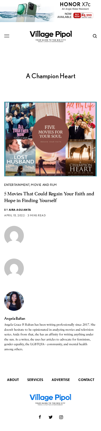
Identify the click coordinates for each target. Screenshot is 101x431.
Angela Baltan (14, 318)
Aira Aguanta (20, 209)
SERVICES (35, 380)
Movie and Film (44, 185)
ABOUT (13, 380)
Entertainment (16, 185)
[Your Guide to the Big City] (50, 36)
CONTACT (86, 380)
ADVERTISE (61, 380)
